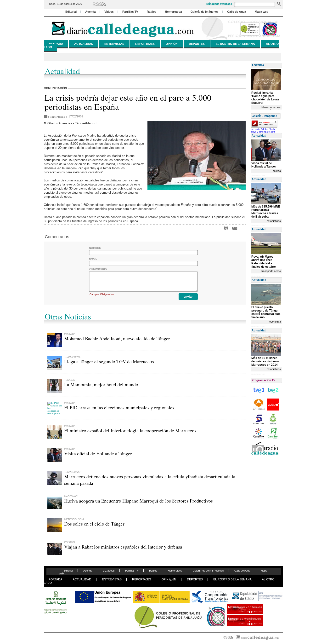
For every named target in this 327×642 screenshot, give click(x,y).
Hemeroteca (173, 11)
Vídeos (109, 11)
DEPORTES (197, 44)
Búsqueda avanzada (219, 3)
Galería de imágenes (205, 11)
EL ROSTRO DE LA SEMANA (235, 44)
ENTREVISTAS (114, 44)
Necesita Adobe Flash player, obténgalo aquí (263, 130)
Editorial (71, 11)
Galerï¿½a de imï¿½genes (208, 570)
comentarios (57, 117)
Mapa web (261, 11)
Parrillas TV (130, 11)
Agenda (90, 11)
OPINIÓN (172, 44)
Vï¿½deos (109, 570)
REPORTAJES (145, 44)
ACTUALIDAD (83, 44)
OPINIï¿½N (169, 579)
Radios (151, 11)
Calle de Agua (236, 11)
